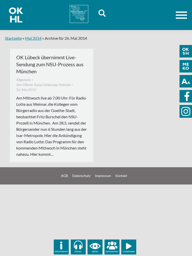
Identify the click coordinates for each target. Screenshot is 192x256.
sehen (95, 251)
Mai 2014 (33, 38)
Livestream (129, 251)
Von (43, 85)
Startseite (13, 38)
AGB (64, 176)
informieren (61, 251)
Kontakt (121, 176)
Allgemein (23, 80)
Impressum (103, 176)
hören (78, 251)
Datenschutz (81, 176)
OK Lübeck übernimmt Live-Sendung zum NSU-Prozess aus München (50, 64)
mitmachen (112, 251)
